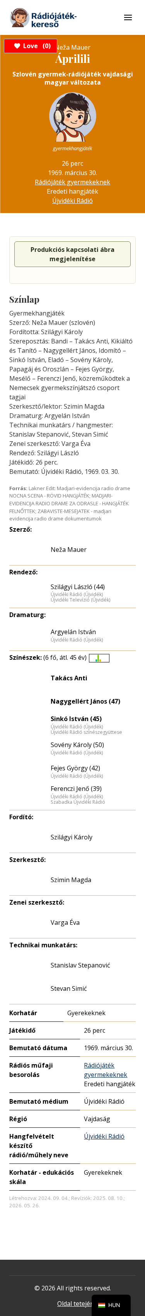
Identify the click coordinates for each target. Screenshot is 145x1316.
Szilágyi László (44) (78, 587)
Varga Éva (65, 922)
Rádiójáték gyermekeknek (72, 182)
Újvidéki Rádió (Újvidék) (77, 594)
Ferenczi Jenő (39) (76, 788)
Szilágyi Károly (71, 837)
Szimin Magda (71, 880)
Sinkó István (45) (76, 718)
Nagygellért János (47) (85, 701)
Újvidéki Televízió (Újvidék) (80, 600)
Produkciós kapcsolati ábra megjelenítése (72, 254)
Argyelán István (73, 632)
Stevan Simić (69, 988)
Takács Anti (69, 678)
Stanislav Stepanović (80, 965)
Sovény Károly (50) (77, 744)
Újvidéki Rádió (72, 200)
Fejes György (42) (75, 768)
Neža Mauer (69, 549)
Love (35, 46)
